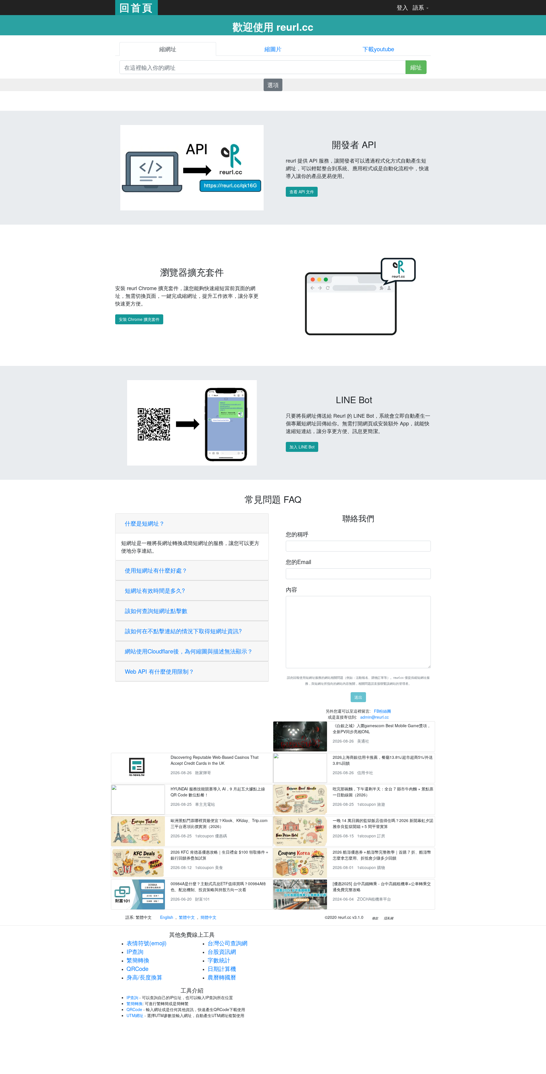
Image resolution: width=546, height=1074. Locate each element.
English (166, 917)
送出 (358, 697)
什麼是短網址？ (145, 523)
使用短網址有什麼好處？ (156, 570)
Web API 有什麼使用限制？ (159, 671)
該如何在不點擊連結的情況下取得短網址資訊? (183, 631)
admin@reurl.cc (374, 717)
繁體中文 (187, 917)
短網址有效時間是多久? (155, 590)
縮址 (416, 67)
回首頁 (136, 7)
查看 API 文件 (301, 191)
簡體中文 (208, 917)
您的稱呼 (297, 534)
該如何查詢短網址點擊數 (156, 610)
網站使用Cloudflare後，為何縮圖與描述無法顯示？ (189, 651)
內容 (291, 589)
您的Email (298, 562)
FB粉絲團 (382, 711)
